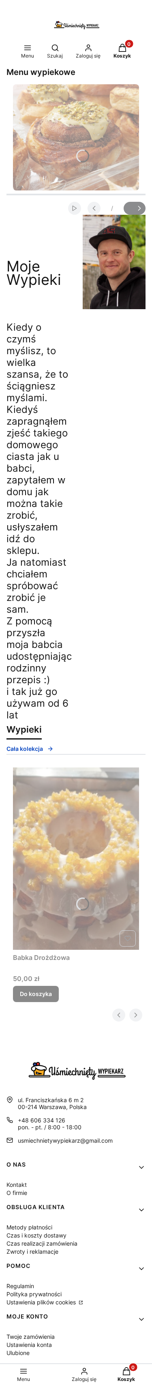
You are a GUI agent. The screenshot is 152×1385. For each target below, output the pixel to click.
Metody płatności (29, 1227)
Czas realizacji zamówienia (41, 1243)
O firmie (16, 1192)
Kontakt (16, 1184)
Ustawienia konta (29, 1344)
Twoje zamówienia (30, 1336)
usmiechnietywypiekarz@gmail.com (65, 1140)
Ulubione (18, 1352)
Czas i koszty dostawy (36, 1235)
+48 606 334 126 (41, 1120)
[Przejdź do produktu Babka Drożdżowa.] (76, 858)
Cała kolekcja (24, 748)
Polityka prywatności (34, 1294)
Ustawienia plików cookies (41, 1302)
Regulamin (20, 1285)
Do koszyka (36, 993)
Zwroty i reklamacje (32, 1251)
